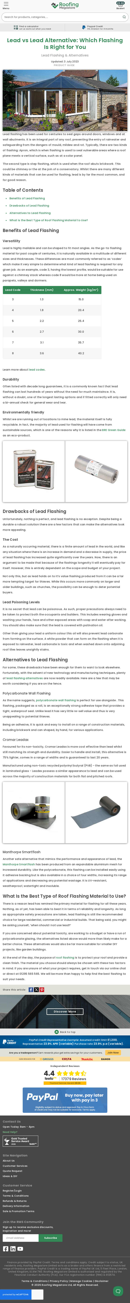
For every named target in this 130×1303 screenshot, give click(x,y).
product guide (64, 65)
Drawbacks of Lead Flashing (29, 206)
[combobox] (65, 17)
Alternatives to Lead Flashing (30, 213)
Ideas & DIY (10, 1176)
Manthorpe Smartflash (19, 864)
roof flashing (65, 958)
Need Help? (10, 1132)
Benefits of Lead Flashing (27, 198)
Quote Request (12, 1171)
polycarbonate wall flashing (56, 700)
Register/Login (12, 1190)
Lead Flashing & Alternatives (65, 55)
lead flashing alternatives (24, 678)
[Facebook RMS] (6, 1249)
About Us (9, 1160)
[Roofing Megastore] (65, 5)
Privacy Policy (59, 1281)
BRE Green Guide (113, 430)
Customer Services (15, 1166)
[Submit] (125, 19)
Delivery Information (16, 1206)
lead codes (37, 370)
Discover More (65, 1012)
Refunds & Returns (15, 1201)
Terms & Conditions (16, 1195)
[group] (97, 27)
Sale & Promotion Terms (18, 1211)
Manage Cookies (81, 1281)
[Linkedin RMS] (13, 1249)
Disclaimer (102, 1281)
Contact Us (12, 1122)
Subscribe (50, 1238)
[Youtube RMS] (20, 1249)
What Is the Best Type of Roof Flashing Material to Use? (48, 220)
